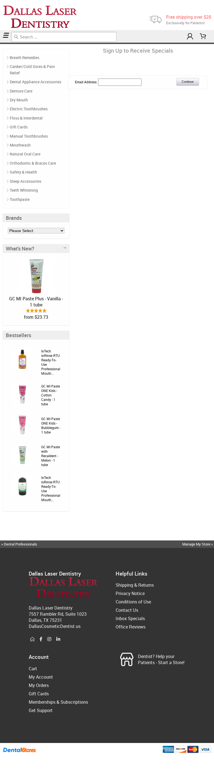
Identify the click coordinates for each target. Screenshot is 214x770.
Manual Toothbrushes (29, 136)
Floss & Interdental (26, 118)
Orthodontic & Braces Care (33, 163)
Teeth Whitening (24, 190)
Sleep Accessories (25, 181)
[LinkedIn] (58, 639)
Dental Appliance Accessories (35, 81)
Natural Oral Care (25, 154)
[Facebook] (41, 639)
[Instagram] (49, 639)
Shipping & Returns (135, 585)
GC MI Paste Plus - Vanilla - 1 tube (36, 302)
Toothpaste (20, 199)
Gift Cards (19, 127)
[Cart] (203, 36)
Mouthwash (20, 145)
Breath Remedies (24, 57)
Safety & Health (23, 172)
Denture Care (21, 91)
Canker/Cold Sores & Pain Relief (32, 69)
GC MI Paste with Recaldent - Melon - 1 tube (50, 456)
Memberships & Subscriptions (58, 702)
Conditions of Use (133, 602)
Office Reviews (130, 627)
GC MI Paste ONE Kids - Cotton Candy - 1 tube (50, 395)
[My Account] (190, 36)
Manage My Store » (198, 544)
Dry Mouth (19, 100)
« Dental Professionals (19, 544)
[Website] (32, 639)
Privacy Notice (130, 593)
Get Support (41, 710)
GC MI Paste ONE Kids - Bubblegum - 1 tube (50, 425)
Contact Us (127, 610)
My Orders (39, 685)
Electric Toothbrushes (29, 108)
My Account (41, 677)
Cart (33, 669)
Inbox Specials (130, 618)
